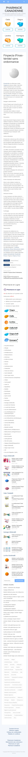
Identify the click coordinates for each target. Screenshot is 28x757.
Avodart (5, 254)
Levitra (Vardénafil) (9, 420)
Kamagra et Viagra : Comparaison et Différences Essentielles (17, 549)
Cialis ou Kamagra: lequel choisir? (12, 619)
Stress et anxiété (16, 712)
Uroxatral (16, 247)
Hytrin (22, 249)
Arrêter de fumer (8, 359)
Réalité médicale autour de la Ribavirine (14, 592)
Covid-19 (6, 384)
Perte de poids (8, 436)
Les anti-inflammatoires (10, 409)
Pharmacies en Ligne (14, 744)
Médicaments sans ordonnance (14, 742)
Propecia (8, 95)
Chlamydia (19, 664)
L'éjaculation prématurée (9, 690)
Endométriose (15, 672)
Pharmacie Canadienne (14, 9)
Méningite (6, 700)
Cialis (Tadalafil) (8, 373)
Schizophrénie (7, 712)
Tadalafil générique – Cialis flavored (12, 649)
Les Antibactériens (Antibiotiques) (12, 418)
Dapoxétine (7, 386)
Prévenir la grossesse (9, 707)
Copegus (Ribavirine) (9, 590)
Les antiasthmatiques (9, 416)
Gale (21, 672)
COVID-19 (6, 667)
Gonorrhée (13, 674)
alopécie (6, 85)
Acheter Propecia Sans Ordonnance (13, 272)
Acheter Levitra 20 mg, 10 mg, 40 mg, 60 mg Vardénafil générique (18, 574)
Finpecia (15, 256)
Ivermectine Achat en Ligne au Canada (13, 638)
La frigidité (20, 690)
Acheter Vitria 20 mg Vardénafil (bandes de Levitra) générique (17, 566)
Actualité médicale (9, 345)
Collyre (6, 380)
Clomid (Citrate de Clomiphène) (12, 377)
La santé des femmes (9, 407)
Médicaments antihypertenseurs (12, 431)
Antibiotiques (7, 350)
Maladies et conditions (14, 734)
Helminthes (6, 677)
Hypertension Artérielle (9, 679)
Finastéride (17, 254)
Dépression (6, 672)
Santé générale (8, 438)
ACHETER (8, 29)
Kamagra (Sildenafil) (9, 402)
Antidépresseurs (8, 352)
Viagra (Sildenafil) (8, 445)
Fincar (18, 256)
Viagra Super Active (9, 447)
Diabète (6, 389)
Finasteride (6, 83)
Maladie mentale (8, 427)
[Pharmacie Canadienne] (12, 289)
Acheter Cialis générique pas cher (12, 625)
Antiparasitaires (8, 354)
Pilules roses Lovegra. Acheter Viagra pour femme (17, 460)
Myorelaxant (7, 434)
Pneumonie (6, 705)
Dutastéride (11, 254)
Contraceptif (7, 382)
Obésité (13, 700)
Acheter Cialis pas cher (9, 634)
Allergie (6, 348)
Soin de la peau (8, 441)
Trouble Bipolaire (8, 715)
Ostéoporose (20, 700)
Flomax (11, 249)
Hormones (7, 400)
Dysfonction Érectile (8, 669)
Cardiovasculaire (8, 366)
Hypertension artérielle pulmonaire (12, 682)
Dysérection (7, 393)
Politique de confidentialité (14, 732)
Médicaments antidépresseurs (12, 429)
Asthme (6, 664)
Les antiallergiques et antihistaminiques (9, 412)
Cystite (12, 667)
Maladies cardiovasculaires (10, 692)
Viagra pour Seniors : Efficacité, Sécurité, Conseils (18, 480)
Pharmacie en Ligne (12, 285)
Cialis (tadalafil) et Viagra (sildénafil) (12, 636)
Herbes (6, 398)
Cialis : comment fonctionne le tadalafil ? (14, 641)
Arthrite (6, 361)
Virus (15, 717)
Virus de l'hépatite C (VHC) (10, 452)
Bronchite (12, 664)
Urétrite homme (7, 717)
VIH (5, 450)
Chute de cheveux (14, 260)
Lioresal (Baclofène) (9, 422)
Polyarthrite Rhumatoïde (17, 705)
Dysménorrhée (18, 669)
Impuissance (7, 684)
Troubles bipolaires (18, 715)
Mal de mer (7, 425)
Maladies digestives (8, 695)
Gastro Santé (7, 396)
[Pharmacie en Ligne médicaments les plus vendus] (11, 325)
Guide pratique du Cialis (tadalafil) (12, 632)
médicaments (7, 239)
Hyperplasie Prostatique (16, 265)
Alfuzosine (6, 249)
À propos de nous (14, 728)
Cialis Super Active (9, 375)
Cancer (6, 364)
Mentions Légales (14, 730)
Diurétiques (7, 391)
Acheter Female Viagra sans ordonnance (14, 656)
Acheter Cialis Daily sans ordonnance (13, 647)
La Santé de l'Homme (8, 262)
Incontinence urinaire (17, 684)
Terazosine (6, 250)
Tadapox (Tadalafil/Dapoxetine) (12, 443)
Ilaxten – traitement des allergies (12, 587)
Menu (7, 1)
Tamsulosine (17, 249)
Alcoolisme (6, 659)
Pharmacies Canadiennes (14, 740)
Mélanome (20, 697)
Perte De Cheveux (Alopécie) (10, 267)
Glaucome (6, 674)
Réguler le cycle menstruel (10, 710)
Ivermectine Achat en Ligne (10, 629)
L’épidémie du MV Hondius (10, 594)
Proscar (5, 256)
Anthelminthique (8, 662)
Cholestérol (7, 368)
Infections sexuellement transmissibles (13, 687)
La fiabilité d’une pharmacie (10, 616)
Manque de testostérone (9, 697)
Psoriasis (18, 707)
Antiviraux (6, 357)
